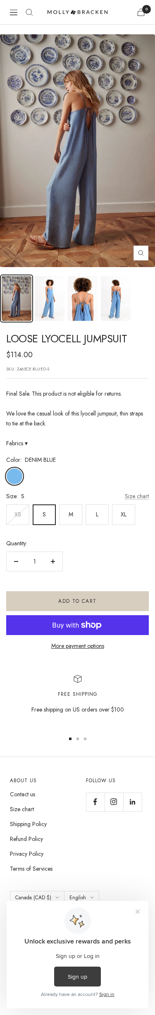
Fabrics (17, 443)
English (77, 897)
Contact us (22, 794)
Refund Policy (26, 839)
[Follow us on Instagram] (114, 802)
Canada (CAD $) (33, 897)
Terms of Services (31, 869)
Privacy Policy (26, 854)
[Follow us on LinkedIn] (132, 802)
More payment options (77, 646)
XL (123, 514)
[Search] (29, 12)
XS (17, 514)
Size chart (137, 496)
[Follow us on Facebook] (95, 802)
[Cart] (141, 12)
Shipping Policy (28, 824)
